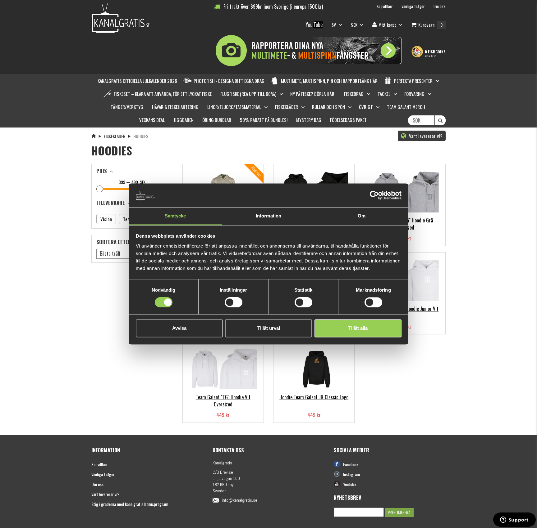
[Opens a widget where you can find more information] (514, 520)
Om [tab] (361, 215)
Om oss (97, 484)
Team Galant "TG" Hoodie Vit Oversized (223, 400)
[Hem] (93, 136)
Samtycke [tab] (175, 215)
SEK (142, 182)
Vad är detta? (430, 56)
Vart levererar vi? (425, 135)
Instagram (351, 474)
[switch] (233, 302)
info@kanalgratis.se (239, 500)
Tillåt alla (358, 328)
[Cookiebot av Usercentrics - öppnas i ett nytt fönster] (374, 195)
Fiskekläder (114, 136)
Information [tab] (268, 215)
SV (334, 24)
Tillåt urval (268, 328)
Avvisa (179, 328)
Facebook (350, 464)
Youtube (349, 484)
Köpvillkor (99, 464)
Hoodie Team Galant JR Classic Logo (313, 397)
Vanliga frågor (103, 474)
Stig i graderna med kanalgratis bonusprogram (129, 504)
